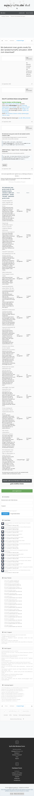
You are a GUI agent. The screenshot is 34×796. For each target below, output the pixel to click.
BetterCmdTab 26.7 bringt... (10, 603)
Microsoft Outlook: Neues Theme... (12, 587)
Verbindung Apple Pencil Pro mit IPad (9, 651)
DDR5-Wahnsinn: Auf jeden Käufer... (12, 584)
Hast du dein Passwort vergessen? (9, 511)
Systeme (17, 776)
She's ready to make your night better (9, 640)
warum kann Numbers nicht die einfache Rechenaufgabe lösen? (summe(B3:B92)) (17, 679)
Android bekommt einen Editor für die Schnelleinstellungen (8, 288)
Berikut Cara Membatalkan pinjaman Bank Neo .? (12, 696)
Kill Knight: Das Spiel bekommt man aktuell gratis (8, 389)
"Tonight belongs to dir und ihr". (8, 636)
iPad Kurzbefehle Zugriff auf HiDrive (9, 656)
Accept (11, 793)
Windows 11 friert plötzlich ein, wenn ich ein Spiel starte (13, 635)
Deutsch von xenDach (24, 787)
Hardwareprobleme (17, 775)
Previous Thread (14, 182)
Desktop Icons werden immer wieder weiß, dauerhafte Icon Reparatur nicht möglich (17, 642)
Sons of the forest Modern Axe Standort (13, 534)
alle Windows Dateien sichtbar (14, 113)
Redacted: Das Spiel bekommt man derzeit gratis (8, 368)
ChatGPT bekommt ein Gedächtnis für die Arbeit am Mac (8, 253)
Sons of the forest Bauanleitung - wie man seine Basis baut (17, 543)
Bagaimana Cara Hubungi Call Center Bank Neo (12, 689)
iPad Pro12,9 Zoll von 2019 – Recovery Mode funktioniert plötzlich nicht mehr (17, 653)
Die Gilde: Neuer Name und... (10, 599)
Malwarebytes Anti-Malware (12, 104)
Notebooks (17, 778)
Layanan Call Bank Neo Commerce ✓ (9, 701)
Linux (17, 756)
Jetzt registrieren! (17, 491)
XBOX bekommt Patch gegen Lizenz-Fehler (8, 274)
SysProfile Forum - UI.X (14, 711)
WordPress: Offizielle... (9, 619)
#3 (32, 168)
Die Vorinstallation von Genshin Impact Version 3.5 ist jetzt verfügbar (17, 523)
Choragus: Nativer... (8, 625)
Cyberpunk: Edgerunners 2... (10, 606)
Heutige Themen (5, 16)
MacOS (17, 758)
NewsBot (6, 582)
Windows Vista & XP (17, 755)
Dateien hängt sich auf (6, 660)
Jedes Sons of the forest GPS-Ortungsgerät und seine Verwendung (16, 550)
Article (5, 525)
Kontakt (6, 715)
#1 (32, 84)
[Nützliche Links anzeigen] (31, 40)
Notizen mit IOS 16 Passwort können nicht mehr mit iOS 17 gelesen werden (17, 658)
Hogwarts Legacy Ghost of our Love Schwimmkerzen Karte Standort (17, 570)
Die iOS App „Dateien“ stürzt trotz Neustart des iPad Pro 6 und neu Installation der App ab (17, 664)
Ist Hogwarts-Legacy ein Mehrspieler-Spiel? (13, 537)
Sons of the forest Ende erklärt (11, 547)
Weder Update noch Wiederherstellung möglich (12, 674)
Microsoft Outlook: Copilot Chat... (11, 609)
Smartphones (17, 780)
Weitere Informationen (19, 793)
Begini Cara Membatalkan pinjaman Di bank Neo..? (12, 693)
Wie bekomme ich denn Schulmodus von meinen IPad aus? (14, 655)
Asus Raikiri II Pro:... (8, 596)
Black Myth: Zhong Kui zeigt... (10, 593)
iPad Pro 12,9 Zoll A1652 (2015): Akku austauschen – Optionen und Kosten (17, 667)
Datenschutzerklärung (15, 719)
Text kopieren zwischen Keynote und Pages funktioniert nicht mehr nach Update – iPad (17, 669)
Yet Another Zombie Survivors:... (11, 612)
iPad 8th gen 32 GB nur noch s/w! (8, 675)
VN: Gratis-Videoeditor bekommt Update (7, 432)
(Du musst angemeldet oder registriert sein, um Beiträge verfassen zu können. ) (17, 175)
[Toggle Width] (5, 711)
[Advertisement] (17, 28)
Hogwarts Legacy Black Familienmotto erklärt (14, 540)
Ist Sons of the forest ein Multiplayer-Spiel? (13, 563)
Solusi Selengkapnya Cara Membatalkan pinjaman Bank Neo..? (15, 687)
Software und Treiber (17, 773)
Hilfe (10, 715)
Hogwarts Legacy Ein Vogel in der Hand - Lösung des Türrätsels (18, 567)
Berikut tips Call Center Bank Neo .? (9, 698)
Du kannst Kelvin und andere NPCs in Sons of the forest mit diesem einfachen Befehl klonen (17, 527)
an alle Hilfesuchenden (25, 118)
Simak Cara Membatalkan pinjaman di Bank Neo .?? (12, 695)
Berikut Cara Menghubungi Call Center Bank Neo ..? (12, 690)
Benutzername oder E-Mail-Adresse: (9, 500)
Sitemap (15, 715)
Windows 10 (14, 751)
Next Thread (22, 182)
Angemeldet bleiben (15, 513)
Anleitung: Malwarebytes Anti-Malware (14, 106)
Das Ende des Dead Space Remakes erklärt (13, 554)
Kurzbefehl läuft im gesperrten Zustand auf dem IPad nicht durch (15, 662)
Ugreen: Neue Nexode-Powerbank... (12, 622)
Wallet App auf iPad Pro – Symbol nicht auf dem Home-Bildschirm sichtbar (17, 672)
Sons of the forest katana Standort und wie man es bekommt (17, 557)
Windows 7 (17, 753)
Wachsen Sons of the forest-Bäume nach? (13, 531)
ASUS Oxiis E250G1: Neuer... (10, 590)
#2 (32, 121)
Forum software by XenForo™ (12, 787)
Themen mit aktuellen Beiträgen (18, 16)
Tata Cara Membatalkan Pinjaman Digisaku (10, 699)
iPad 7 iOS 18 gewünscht (6, 677)
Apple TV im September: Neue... (11, 615)
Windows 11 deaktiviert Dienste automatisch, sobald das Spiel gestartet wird (17, 638)
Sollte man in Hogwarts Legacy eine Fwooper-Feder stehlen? (17, 560)
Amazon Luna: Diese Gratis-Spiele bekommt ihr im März (8, 347)
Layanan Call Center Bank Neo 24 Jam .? (10, 692)
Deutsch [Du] (26, 711)
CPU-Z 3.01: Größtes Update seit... (12, 580)
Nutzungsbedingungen (25, 715)
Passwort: (3, 506)
